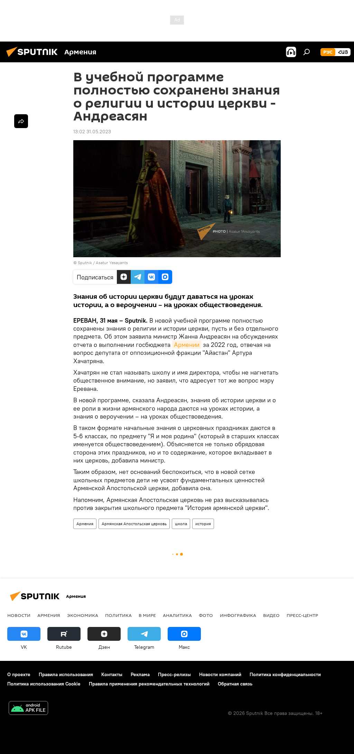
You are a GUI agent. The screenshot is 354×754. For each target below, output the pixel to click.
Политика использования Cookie (44, 684)
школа (181, 523)
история (203, 523)
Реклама (140, 674)
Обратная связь (235, 684)
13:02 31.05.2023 (92, 131)
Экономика (82, 615)
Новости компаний (220, 674)
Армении (186, 345)
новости (18, 615)
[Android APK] (28, 709)
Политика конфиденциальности (285, 674)
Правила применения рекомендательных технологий (149, 684)
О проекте (18, 674)
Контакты (111, 674)
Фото (206, 615)
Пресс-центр (302, 615)
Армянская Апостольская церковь (134, 523)
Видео (271, 615)
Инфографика (238, 615)
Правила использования (66, 674)
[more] (21, 121)
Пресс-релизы (174, 674)
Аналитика (177, 615)
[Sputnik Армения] (33, 58)
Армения (84, 523)
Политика (118, 615)
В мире (147, 615)
